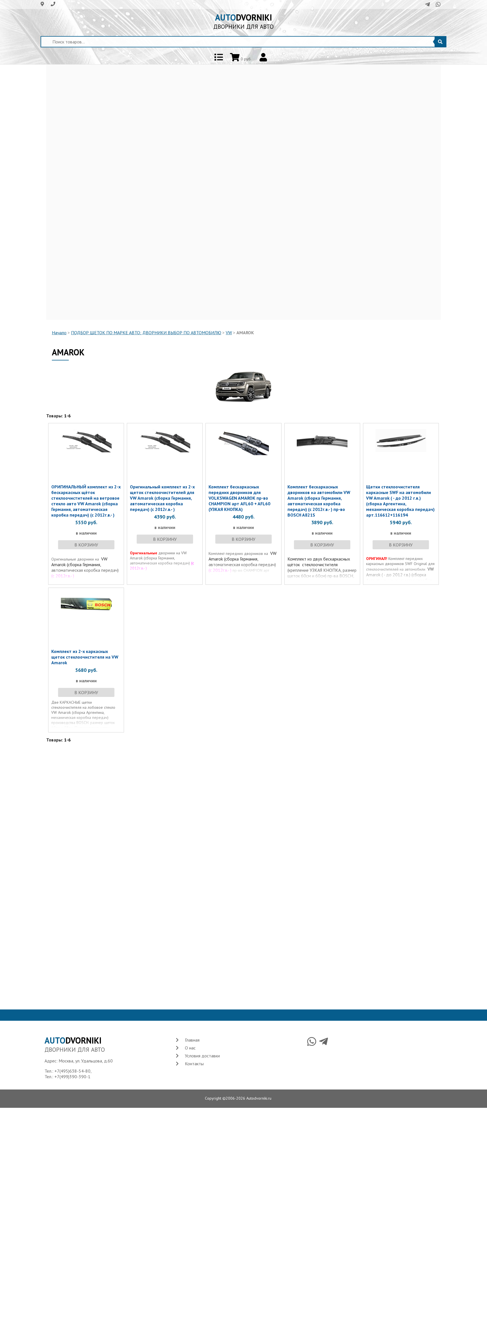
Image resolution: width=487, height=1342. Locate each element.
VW (229, 332)
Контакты (194, 1063)
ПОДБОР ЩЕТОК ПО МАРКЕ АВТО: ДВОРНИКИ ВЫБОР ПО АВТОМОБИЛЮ (146, 332)
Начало (59, 332)
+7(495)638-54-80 (72, 1071)
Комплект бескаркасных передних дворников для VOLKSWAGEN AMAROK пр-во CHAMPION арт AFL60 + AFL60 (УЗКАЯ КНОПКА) (239, 498)
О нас (190, 1048)
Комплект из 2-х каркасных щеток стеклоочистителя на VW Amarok (84, 656)
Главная (192, 1040)
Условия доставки (202, 1055)
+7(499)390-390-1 (72, 1076)
